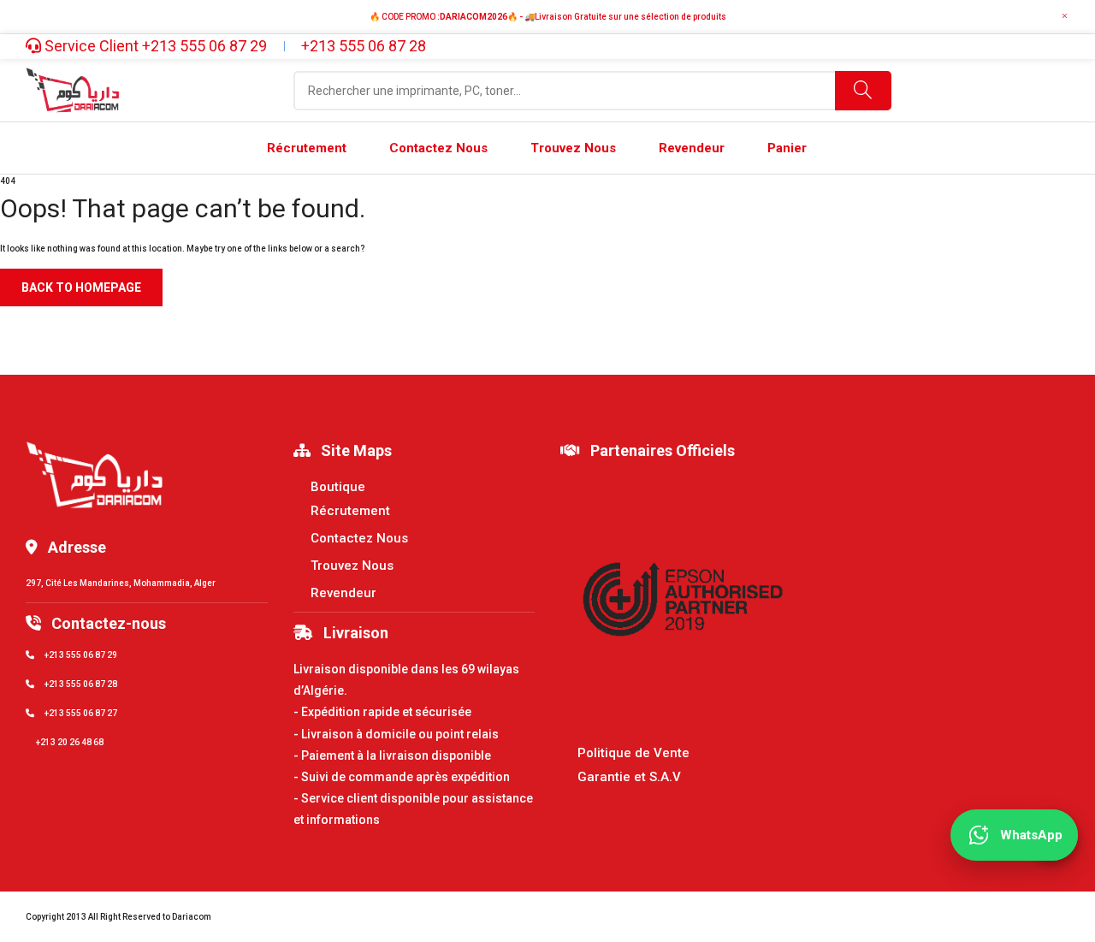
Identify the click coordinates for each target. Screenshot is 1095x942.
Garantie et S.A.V (629, 777)
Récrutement (350, 510)
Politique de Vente (633, 753)
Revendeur (343, 593)
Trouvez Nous (352, 565)
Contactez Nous (359, 538)
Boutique (338, 487)
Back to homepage (81, 287)
